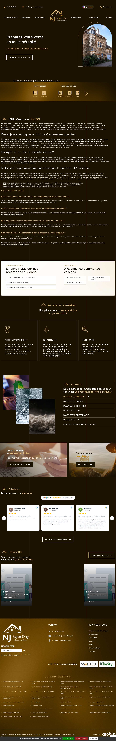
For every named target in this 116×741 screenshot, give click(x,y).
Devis (91, 644)
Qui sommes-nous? (10, 17)
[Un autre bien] (78, 93)
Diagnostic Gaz (71, 410)
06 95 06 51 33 (11, 7)
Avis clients (93, 634)
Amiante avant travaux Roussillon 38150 (14, 709)
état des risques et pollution (79, 424)
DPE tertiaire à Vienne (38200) (19, 282)
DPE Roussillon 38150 (9, 705)
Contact (109, 17)
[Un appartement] (70, 93)
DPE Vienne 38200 (37, 705)
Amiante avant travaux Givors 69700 (71, 705)
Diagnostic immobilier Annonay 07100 (13, 681)
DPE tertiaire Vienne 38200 (39, 712)
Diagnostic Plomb (73, 401)
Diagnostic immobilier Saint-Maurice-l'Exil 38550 (101, 692)
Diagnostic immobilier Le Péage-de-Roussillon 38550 (71, 687)
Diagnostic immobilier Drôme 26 (12, 686)
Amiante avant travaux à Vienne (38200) (22, 277)
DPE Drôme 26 (36, 702)
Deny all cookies (82, 738)
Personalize (93, 738)
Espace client (107, 7)
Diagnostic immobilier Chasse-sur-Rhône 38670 (72, 682)
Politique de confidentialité (63, 734)
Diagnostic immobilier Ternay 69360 (100, 697)
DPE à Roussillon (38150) (75, 282)
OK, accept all (68, 738)
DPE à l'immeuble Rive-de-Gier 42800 (100, 712)
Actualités (93, 638)
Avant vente (26, 17)
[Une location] (44, 93)
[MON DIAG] (58, 15)
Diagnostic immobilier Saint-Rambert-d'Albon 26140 (13, 697)
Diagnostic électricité (76, 415)
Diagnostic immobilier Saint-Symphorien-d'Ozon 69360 (43, 697)
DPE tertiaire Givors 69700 (68, 709)
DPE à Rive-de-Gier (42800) (97, 278)
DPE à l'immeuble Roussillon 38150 (12, 716)
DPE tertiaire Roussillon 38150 (11, 712)
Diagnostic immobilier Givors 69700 (42, 686)
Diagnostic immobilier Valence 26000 (13, 702)
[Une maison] (60, 93)
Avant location (40, 17)
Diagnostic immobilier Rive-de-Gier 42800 (15, 692)
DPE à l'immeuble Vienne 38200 (40, 716)
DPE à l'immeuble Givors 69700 (69, 712)
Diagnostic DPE (71, 420)
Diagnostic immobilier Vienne (23, 734)
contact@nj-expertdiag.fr (34, 7)
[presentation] (4, 518)
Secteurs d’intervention (98, 631)
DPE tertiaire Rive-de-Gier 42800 (99, 709)
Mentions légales (49, 734)
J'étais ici (92, 651)
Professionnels (76, 17)
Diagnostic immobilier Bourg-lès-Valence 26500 (43, 682)
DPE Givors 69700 (66, 702)
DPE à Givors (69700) (74, 277)
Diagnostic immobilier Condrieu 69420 (100, 681)
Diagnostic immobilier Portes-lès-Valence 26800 (101, 687)
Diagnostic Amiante (73, 397)
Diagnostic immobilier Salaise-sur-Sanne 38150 (72, 697)
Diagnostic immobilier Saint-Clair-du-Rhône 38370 (73, 692)
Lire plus (6, 601)
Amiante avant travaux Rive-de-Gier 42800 (102, 705)
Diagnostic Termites (74, 406)
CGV (73, 734)
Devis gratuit (93, 17)
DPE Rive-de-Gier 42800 (97, 702)
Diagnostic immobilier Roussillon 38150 (43, 692)
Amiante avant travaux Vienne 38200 (42, 709)
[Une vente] (35, 93)
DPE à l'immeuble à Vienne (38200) (20, 287)
